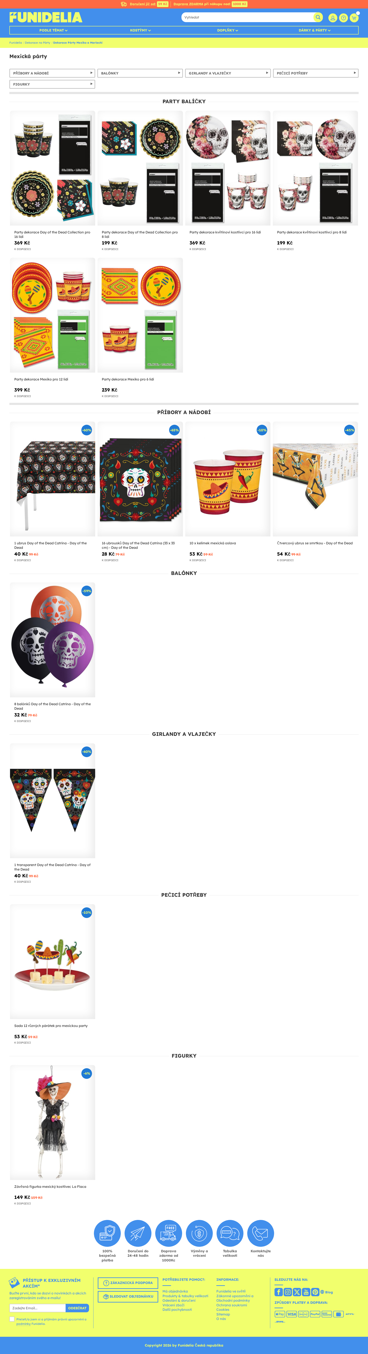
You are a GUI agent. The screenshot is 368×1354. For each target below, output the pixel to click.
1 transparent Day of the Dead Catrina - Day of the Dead (52, 867)
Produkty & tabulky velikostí (185, 1296)
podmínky (23, 1324)
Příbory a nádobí (31, 73)
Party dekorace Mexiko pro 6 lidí (128, 379)
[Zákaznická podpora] (343, 17)
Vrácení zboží (173, 1305)
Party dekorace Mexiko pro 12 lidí (41, 379)
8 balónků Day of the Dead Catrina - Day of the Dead (52, 706)
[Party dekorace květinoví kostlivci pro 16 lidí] (227, 168)
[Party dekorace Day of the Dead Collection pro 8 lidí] (140, 168)
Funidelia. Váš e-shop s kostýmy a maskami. (45, 17)
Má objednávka (175, 1291)
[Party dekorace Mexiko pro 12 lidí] (52, 315)
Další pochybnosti (177, 1309)
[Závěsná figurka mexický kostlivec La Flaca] (52, 1122)
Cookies (222, 1309)
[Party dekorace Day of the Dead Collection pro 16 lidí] (52, 168)
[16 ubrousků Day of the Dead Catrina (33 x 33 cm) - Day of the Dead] (140, 479)
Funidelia (15, 42)
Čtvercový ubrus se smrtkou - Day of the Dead (315, 543)
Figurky (21, 84)
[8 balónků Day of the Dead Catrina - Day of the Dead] (52, 640)
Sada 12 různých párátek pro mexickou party (51, 1026)
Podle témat (51, 30)
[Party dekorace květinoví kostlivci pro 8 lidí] (315, 168)
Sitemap (223, 1314)
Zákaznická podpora (131, 1283)
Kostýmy (138, 30)
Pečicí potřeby (292, 73)
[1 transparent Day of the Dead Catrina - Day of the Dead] (52, 800)
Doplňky (225, 30)
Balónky (109, 73)
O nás (221, 1319)
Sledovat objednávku (131, 1296)
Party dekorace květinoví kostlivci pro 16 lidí (225, 232)
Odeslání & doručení (179, 1300)
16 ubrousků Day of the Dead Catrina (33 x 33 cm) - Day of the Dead (138, 545)
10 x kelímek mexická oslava (213, 543)
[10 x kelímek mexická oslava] (227, 479)
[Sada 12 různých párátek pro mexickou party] (52, 961)
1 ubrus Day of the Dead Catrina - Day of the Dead (50, 545)
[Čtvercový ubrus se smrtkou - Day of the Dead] (315, 479)
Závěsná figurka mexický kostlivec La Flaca (50, 1186)
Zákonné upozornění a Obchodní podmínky (234, 1298)
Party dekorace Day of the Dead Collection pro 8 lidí (140, 234)
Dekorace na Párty (37, 42)
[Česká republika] (279, 1292)
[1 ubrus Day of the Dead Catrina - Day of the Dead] (52, 479)
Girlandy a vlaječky (210, 73)
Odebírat (77, 1308)
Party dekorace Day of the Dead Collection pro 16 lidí (52, 234)
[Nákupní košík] (354, 17)
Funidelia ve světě (231, 1291)
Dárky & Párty (313, 30)
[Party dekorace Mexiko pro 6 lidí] (140, 315)
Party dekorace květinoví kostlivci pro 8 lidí (312, 232)
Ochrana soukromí (231, 1305)
